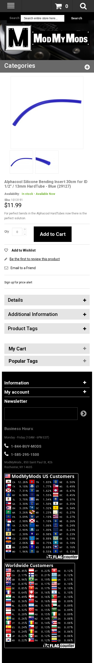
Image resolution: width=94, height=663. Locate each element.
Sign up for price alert (18, 282)
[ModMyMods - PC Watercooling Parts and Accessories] (46, 37)
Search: (14, 18)
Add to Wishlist (24, 250)
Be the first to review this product (35, 259)
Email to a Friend (23, 268)
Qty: (7, 231)
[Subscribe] (84, 413)
